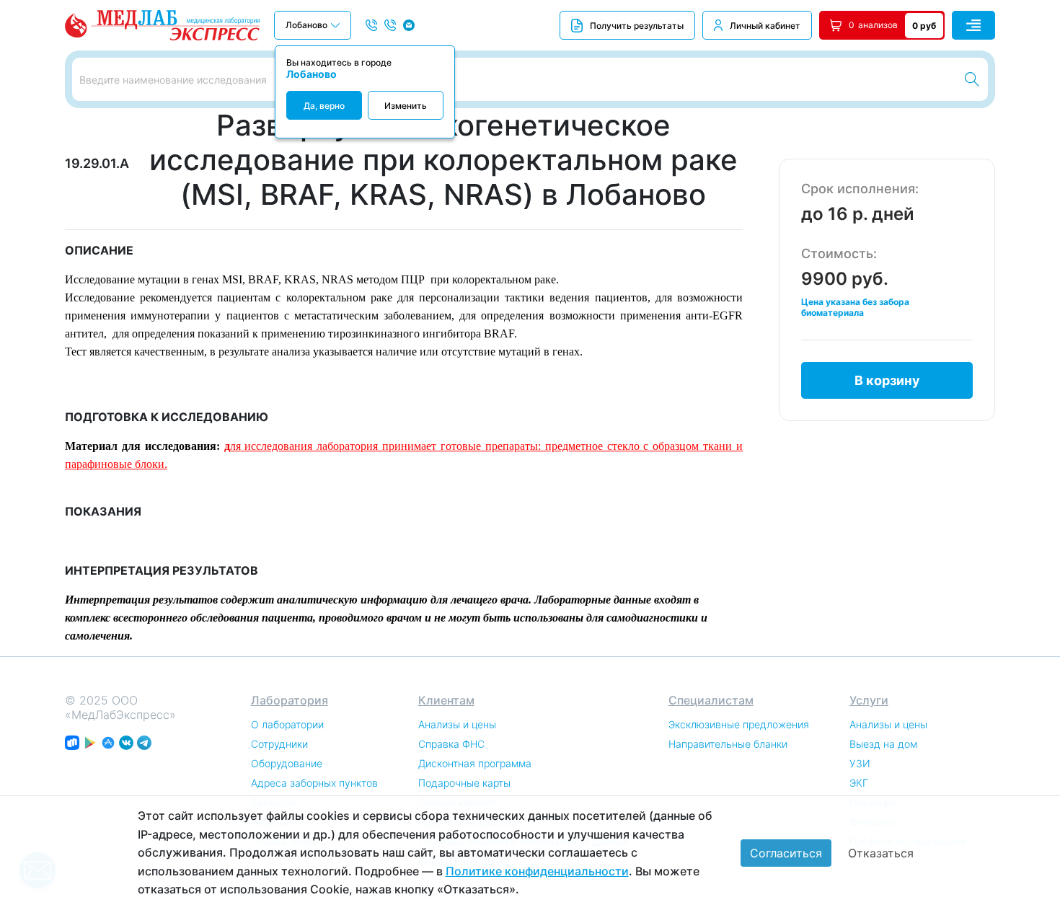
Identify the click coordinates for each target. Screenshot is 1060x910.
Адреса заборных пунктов (314, 783)
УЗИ (859, 763)
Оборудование (286, 763)
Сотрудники (279, 744)
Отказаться (881, 853)
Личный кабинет (765, 25)
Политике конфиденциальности (537, 871)
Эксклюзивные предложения (738, 724)
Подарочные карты (464, 783)
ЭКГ (858, 783)
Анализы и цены (457, 724)
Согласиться (786, 853)
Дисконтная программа (474, 763)
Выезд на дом (883, 744)
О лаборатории (287, 724)
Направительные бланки (727, 744)
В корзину (887, 380)
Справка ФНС (451, 744)
